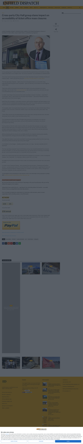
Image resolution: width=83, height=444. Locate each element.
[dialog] (41, 435)
